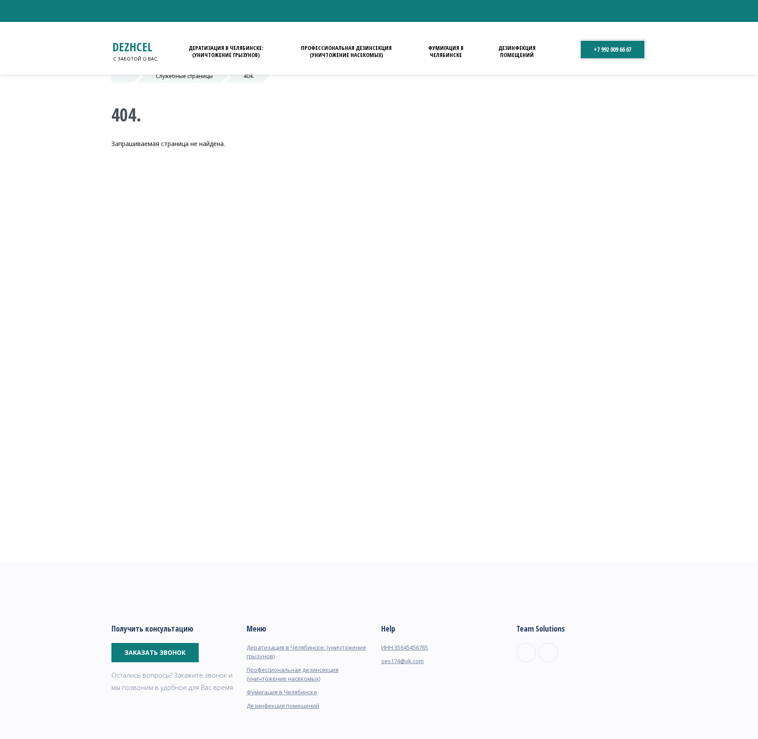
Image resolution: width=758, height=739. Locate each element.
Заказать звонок (155, 652)
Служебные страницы (184, 76)
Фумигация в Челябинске (446, 51)
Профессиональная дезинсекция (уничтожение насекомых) (346, 51)
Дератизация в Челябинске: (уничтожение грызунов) (226, 51)
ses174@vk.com (402, 661)
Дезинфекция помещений (517, 51)
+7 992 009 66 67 (612, 49)
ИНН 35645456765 (404, 647)
